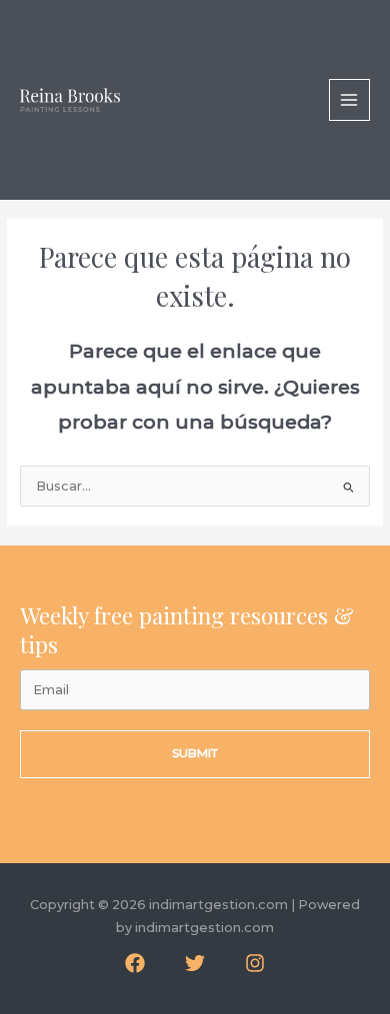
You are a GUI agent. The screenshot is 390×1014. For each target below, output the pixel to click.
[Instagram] (255, 963)
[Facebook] (135, 963)
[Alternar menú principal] (349, 99)
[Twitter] (195, 963)
